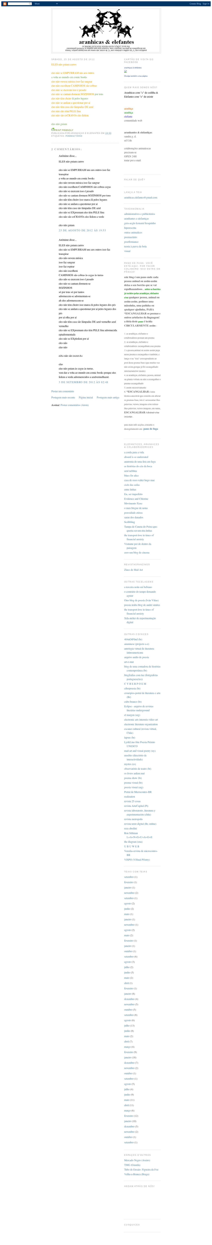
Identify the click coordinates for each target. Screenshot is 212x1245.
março (127, 1046)
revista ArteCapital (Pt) (136, 805)
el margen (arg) (132, 715)
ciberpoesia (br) (132, 688)
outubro (128, 951)
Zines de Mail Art (133, 569)
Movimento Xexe (133, 503)
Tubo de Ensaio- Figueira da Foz (141, 1169)
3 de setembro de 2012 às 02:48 (83, 382)
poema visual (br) (133, 782)
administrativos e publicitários (139, 214)
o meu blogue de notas (136, 508)
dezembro (129, 999)
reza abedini (130, 828)
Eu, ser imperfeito (133, 494)
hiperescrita (130, 227)
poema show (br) (133, 778)
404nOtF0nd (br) (133, 639)
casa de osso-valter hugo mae (139, 480)
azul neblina (130, 471)
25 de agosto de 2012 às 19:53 (82, 230)
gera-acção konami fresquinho (140, 223)
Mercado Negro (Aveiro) (137, 1160)
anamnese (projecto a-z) (136, 644)
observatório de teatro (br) (137, 768)
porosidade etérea (133, 512)
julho (127, 967)
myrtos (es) (130, 764)
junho (127, 908)
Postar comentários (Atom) (75, 405)
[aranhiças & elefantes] (125, 71)
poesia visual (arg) (133, 787)
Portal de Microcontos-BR (138, 792)
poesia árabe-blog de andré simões (142, 605)
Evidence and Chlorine (136, 498)
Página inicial (86, 397)
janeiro (127, 887)
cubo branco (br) (133, 701)
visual (127, 251)
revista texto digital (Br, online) (140, 823)
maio (126, 914)
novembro (129, 892)
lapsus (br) (129, 737)
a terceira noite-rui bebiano (138, 587)
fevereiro (128, 882)
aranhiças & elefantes (133, 68)
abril (126, 983)
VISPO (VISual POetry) (137, 859)
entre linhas (130, 489)
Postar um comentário (62, 391)
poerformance (131, 241)
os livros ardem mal (134, 773)
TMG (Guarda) (132, 1165)
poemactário (74, 136)
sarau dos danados (133, 517)
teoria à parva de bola (135, 246)
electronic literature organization (141, 724)
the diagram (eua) (133, 841)
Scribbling (129, 522)
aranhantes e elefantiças (136, 218)
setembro (129, 877)
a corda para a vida (134, 452)
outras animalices (133, 232)
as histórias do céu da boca (138, 466)
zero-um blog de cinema (136, 552)
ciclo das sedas (132, 484)
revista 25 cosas (132, 801)
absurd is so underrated (136, 457)
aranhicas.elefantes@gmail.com (140, 197)
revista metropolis (133, 819)
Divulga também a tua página (135, 76)
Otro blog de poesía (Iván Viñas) (141, 600)
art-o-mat (129, 661)
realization (129, 796)
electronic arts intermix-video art (141, 719)
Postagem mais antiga (108, 397)
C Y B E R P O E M (135, 683)
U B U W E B (131, 846)
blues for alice (131, 475)
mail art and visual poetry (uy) (140, 750)
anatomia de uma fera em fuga (140, 461)
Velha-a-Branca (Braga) (136, 1174)
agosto (127, 903)
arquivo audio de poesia (136, 657)
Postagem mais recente (63, 397)
